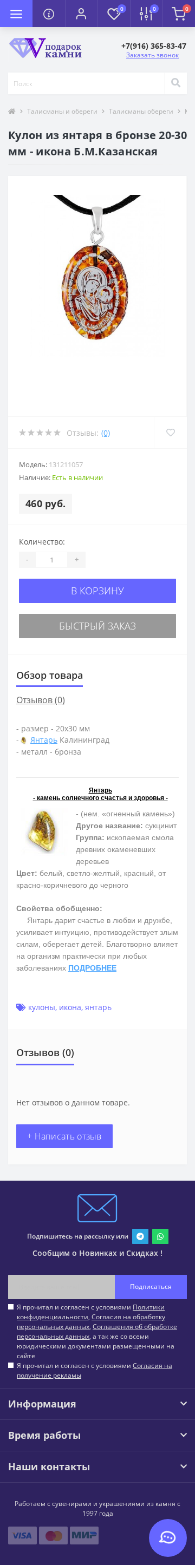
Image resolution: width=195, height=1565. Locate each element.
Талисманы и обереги (62, 111)
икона (70, 1007)
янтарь (98, 1007)
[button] (81, 13)
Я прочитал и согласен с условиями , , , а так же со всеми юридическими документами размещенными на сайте (97, 1331)
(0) (105, 433)
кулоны (41, 1007)
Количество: (42, 541)
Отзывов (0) (40, 700)
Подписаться (151, 1286)
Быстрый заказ (97, 625)
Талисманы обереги (141, 111)
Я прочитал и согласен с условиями (94, 1370)
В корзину (97, 590)
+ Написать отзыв (64, 1136)
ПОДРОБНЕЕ (92, 968)
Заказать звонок (152, 55)
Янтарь (43, 740)
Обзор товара (49, 675)
